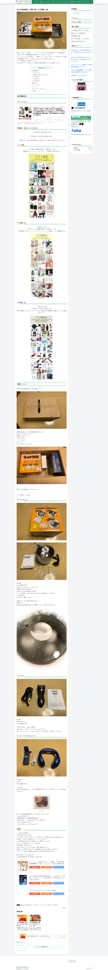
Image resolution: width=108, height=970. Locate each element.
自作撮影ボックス (75, 75)
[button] (91, 13)
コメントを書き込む (41, 947)
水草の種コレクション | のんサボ (82, 52)
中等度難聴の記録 (75, 36)
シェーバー (35, 86)
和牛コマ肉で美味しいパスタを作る (80, 38)
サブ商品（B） (36, 80)
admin (83, 75)
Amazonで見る (46, 867)
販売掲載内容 (35, 70)
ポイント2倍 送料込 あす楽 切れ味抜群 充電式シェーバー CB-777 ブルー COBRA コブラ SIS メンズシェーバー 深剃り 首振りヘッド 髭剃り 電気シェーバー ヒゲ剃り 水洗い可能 (47, 878)
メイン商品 (35, 76)
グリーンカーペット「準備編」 (79, 64)
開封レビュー (35, 82)
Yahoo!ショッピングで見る (58, 867)
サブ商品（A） (36, 78)
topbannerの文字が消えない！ (78, 41)
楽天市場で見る (34, 867)
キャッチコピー (36, 72)
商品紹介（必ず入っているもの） (40, 74)
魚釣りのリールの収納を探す (78, 33)
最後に (34, 90)
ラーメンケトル (36, 84)
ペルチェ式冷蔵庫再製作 (77, 70)
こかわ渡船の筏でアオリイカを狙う (80, 30)
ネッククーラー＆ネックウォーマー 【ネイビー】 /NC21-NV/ (43, 890)
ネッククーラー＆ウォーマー (39, 88)
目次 (39, 67)
